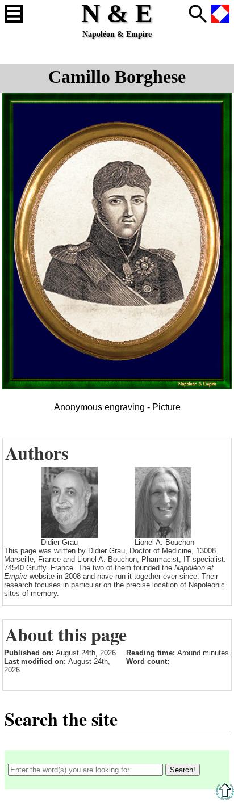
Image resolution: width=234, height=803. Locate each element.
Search (198, 14)
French (220, 14)
